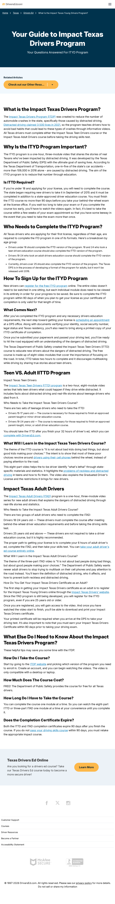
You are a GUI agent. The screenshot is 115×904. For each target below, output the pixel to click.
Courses (5, 826)
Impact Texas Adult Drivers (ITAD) (30, 496)
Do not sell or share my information (57, 886)
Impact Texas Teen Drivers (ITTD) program (35, 385)
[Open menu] (110, 4)
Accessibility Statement (12, 844)
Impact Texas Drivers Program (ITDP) (32, 116)
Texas (16, 13)
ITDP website (38, 664)
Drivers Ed (29, 13)
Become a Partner (10, 838)
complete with (13, 435)
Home (5, 13)
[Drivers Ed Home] (12, 4)
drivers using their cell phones (52, 457)
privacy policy (84, 882)
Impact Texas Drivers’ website (90, 592)
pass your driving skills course (49, 730)
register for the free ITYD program (46, 285)
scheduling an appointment (92, 320)
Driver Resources (9, 832)
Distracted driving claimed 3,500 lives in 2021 (32, 124)
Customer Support (10, 820)
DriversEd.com (31, 435)
